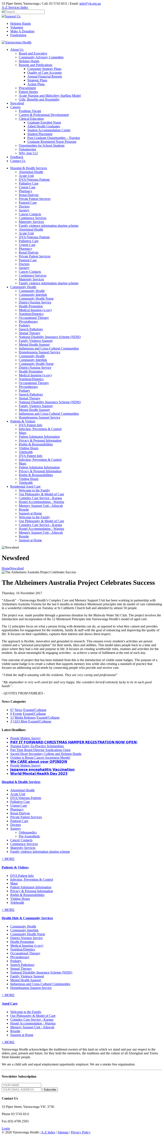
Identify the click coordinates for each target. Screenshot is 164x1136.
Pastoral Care (28, 202)
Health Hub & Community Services (27, 918)
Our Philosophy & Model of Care (41, 494)
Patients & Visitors (15, 867)
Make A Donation (22, 31)
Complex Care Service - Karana (40, 498)
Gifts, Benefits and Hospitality (39, 99)
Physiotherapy (28, 321)
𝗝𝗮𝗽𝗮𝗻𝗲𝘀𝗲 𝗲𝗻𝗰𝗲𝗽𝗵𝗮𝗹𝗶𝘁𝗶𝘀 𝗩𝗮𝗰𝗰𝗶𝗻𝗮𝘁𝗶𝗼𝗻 (42, 769)
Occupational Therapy (34, 317)
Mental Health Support (34, 344)
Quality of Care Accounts (44, 72)
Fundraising (18, 35)
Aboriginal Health (31, 172)
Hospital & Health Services (21, 782)
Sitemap (63, 1132)
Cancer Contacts (30, 214)
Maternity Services (31, 222)
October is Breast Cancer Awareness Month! (40, 757)
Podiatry (24, 325)
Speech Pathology (31, 329)
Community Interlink (33, 294)
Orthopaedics (28, 832)
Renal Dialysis (28, 195)
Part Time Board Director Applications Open (40, 750)
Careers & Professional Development (44, 115)
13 (12, 717)
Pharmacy (25, 191)
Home (6, 568)
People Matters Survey (25, 738)
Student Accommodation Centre (48, 130)
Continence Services (32, 218)
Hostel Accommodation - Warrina (41, 502)
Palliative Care (28, 183)
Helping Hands (20, 23)
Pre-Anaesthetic (29, 836)
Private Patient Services (34, 199)
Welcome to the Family (34, 490)
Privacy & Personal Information (40, 440)
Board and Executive (33, 53)
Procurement (27, 88)
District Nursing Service (35, 302)
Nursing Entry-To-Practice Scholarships (37, 746)
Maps (22, 433)
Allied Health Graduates (43, 126)
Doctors (24, 206)
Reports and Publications (35, 65)
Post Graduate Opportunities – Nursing (53, 138)
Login (6, 1128)
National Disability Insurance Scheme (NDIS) (50, 337)
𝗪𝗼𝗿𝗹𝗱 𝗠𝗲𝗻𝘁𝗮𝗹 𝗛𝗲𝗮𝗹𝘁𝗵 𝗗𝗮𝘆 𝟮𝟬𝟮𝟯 (38, 773)
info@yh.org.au (90, 3)
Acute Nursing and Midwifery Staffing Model (50, 95)
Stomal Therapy (29, 333)
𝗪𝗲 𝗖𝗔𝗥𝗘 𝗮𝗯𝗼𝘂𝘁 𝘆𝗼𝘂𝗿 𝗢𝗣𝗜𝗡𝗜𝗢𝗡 (38, 761)
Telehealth (26, 452)
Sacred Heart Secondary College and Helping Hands (45, 754)
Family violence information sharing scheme (48, 225)
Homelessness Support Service (39, 352)
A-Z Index (48, 1132)
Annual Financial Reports (44, 76)
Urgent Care (27, 187)
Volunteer (16, 27)
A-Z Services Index (15, 7)
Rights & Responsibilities (36, 444)
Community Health (32, 291)
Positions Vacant (30, 111)
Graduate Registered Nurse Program (51, 141)
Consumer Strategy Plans (44, 69)
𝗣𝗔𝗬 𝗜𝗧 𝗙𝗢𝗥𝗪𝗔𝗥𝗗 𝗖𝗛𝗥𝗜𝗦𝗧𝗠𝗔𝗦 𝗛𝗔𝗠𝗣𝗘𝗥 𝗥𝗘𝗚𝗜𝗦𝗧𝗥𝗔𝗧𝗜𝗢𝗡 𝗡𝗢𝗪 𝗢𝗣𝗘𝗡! (74, 742)
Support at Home (30, 513)
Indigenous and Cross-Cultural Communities (49, 348)
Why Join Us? (28, 153)
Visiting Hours (28, 448)
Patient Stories (28, 92)
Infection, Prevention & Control (40, 429)
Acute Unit (26, 176)
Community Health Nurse (36, 298)
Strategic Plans (37, 80)
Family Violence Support (36, 341)
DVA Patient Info (30, 425)
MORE (8, 859)
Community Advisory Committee (41, 57)
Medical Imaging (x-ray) (35, 310)
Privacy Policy (81, 1132)
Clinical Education (31, 118)
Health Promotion (31, 306)
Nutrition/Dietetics (31, 314)
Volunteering (27, 149)
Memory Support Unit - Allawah (41, 505)
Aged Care (10, 1003)
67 (12, 710)
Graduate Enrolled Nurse (44, 122)
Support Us (12, 16)
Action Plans (36, 84)
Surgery (24, 210)
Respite (24, 509)
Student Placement (39, 134)
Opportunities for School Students (41, 145)
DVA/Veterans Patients (34, 179)
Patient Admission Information (39, 436)
